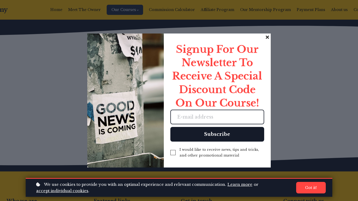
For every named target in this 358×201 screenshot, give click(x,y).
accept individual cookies (62, 190)
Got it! (311, 187)
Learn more (239, 184)
